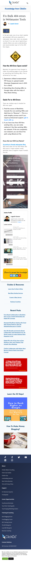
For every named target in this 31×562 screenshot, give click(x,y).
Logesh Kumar (14, 23)
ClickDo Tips (5, 475)
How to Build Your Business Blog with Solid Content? (19, 238)
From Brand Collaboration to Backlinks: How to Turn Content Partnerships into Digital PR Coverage (14, 316)
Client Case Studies (6, 472)
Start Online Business (7, 481)
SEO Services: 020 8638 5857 (9, 546)
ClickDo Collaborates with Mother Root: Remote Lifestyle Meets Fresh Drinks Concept (15, 350)
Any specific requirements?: (13, 194)
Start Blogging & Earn (7, 516)
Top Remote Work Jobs (7, 503)
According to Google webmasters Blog (14, 144)
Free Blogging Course (7, 519)
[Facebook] (11, 275)
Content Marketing (9, 234)
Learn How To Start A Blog (15, 289)
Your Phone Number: (11, 180)
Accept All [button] (5, 558)
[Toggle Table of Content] (6, 31)
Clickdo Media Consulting (8, 470)
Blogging (10, 244)
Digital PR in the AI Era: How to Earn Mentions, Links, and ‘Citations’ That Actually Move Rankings (14, 342)
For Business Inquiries (7, 492)
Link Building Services (7, 478)
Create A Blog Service (15, 297)
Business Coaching (15, 301)
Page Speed (10, 254)
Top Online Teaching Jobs (8, 506)
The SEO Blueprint (6, 525)
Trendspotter (5, 494)
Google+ (19, 222)
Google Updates (9, 264)
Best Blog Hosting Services (15, 293)
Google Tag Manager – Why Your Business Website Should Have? (20, 248)
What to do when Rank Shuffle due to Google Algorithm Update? (20, 258)
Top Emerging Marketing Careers (10, 508)
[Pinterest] (19, 275)
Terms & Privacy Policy (7, 484)
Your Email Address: (11, 175)
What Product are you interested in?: (14, 187)
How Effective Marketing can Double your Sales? (19, 229)
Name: (8, 169)
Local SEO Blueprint (7, 528)
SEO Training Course (7, 522)
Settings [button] (11, 558)
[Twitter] (14, 275)
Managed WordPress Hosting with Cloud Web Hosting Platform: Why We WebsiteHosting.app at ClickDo (15, 324)
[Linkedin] (17, 275)
